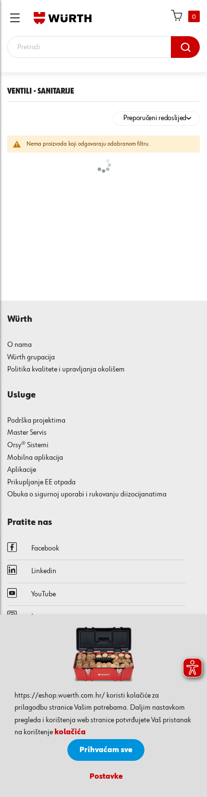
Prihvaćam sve (105, 750)
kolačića (70, 732)
